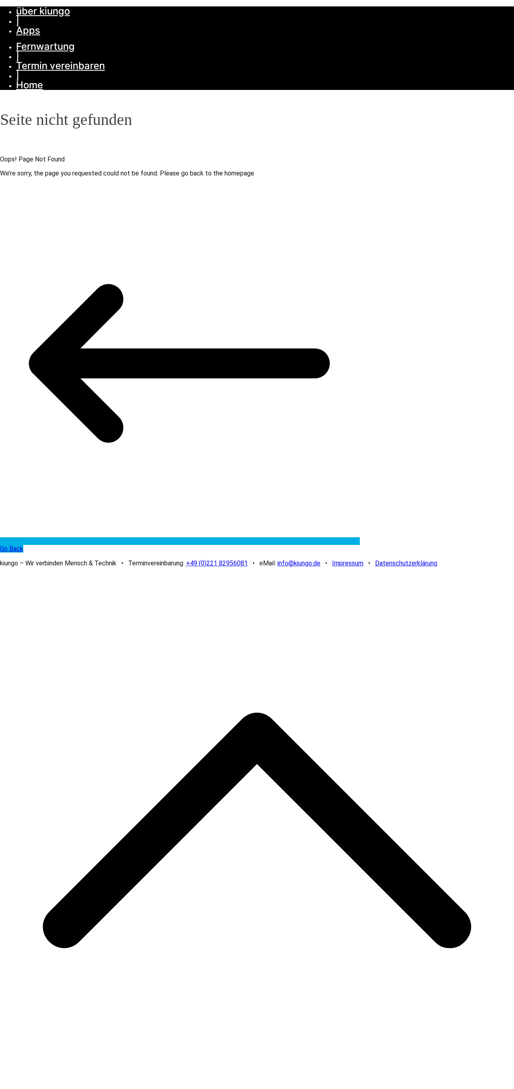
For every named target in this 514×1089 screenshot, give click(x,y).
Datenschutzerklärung (406, 563)
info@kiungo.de (298, 563)
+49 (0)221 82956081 (217, 563)
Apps (28, 30)
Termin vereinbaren (60, 65)
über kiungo (43, 11)
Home (29, 85)
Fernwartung (45, 46)
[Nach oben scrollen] (257, 1085)
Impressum (347, 563)
